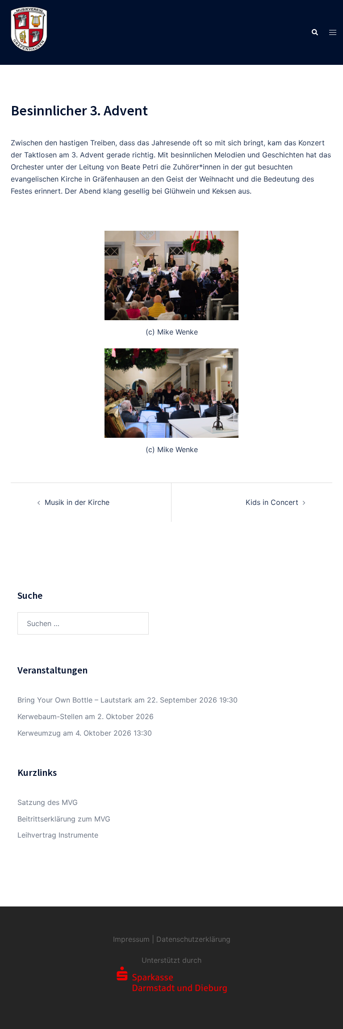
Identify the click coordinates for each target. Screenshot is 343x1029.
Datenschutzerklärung (193, 939)
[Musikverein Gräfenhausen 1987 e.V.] (29, 31)
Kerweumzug (39, 732)
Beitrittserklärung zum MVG (63, 818)
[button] (314, 32)
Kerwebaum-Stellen (50, 716)
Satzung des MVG (47, 802)
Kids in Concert (272, 502)
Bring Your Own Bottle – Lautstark (74, 699)
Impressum (131, 939)
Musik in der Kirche (77, 502)
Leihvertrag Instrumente (57, 834)
